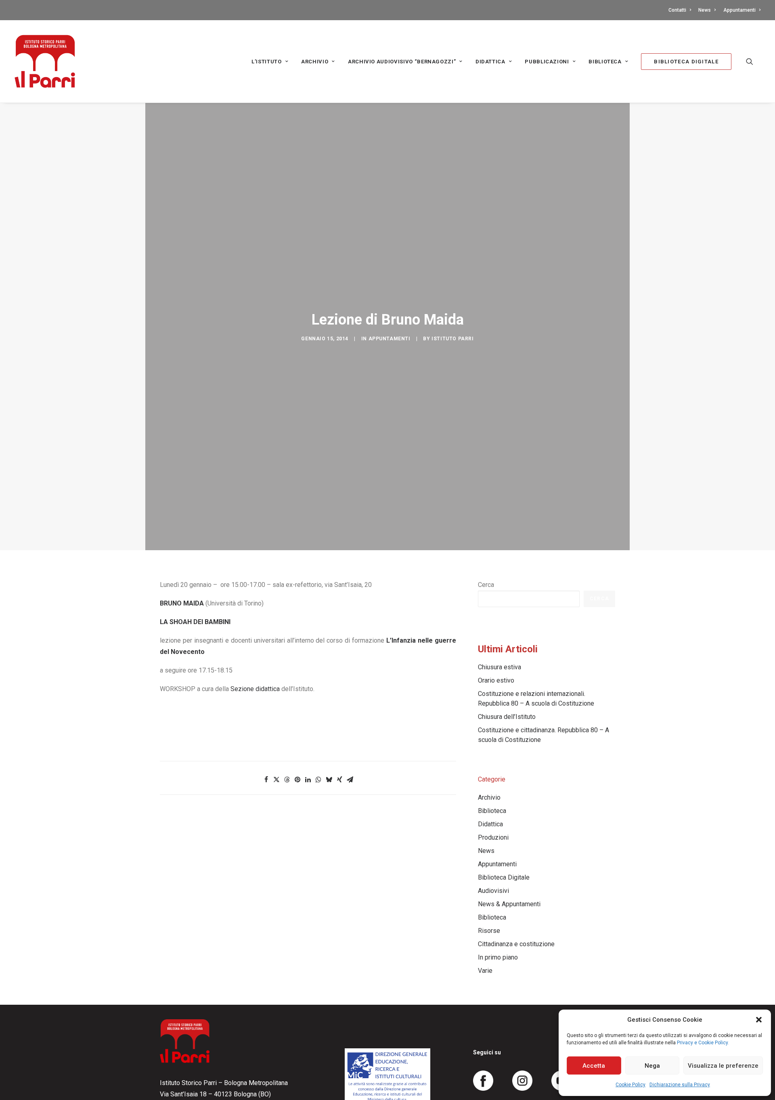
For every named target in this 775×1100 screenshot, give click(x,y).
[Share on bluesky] (329, 779)
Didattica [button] (490, 62)
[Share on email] (350, 779)
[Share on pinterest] (297, 779)
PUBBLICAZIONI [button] (547, 62)
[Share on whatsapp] (318, 779)
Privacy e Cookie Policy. (703, 1043)
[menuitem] (681, 10)
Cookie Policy (630, 1084)
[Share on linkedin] (308, 779)
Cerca (486, 585)
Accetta (593, 1065)
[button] (759, 1020)
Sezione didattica (255, 689)
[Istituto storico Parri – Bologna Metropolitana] (45, 61)
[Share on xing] (339, 779)
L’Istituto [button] (266, 62)
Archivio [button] (314, 62)
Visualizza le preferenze (723, 1065)
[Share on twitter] (276, 779)
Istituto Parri (452, 339)
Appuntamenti (739, 10)
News (704, 10)
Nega (652, 1065)
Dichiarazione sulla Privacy (679, 1084)
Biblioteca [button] (605, 62)
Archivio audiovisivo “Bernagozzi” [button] (402, 62)
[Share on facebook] (266, 779)
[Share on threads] (287, 779)
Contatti (677, 10)
